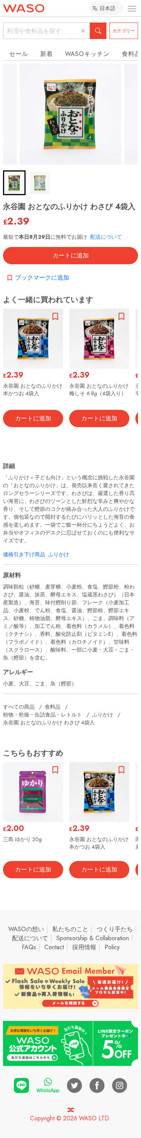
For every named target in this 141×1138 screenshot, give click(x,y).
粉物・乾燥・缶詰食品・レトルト (42, 714)
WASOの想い (26, 929)
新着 (46, 54)
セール (18, 54)
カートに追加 (71, 255)
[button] (14, 182)
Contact (54, 947)
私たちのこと (70, 929)
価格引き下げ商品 (24, 554)
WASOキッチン (87, 54)
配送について (106, 237)
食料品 (53, 706)
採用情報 (84, 947)
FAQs (29, 947)
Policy (112, 947)
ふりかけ (58, 554)
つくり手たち (115, 929)
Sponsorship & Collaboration (92, 938)
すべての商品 (19, 706)
